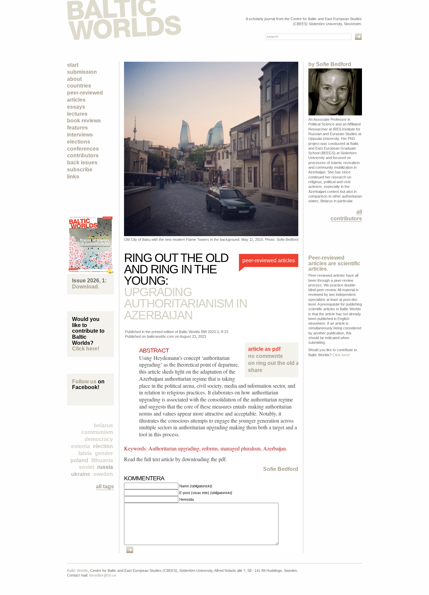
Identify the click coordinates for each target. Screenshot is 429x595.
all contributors (346, 215)
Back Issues (82, 162)
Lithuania (102, 460)
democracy (98, 439)
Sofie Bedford (280, 469)
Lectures (77, 114)
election (103, 446)
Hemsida (186, 499)
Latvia (85, 453)
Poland (79, 460)
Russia (105, 467)
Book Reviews (84, 120)
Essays (76, 107)
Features (77, 127)
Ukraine (80, 474)
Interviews (80, 135)
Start (72, 65)
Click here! (85, 348)
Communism (97, 432)
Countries (79, 86)
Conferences (83, 149)
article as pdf (264, 349)
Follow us (84, 381)
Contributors (83, 155)
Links (73, 176)
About (74, 79)
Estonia (80, 446)
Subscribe (80, 169)
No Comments (271, 359)
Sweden (103, 474)
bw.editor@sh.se (102, 575)
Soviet (86, 467)
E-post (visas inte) (205, 493)
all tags (105, 486)
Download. (85, 286)
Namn (195, 486)
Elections (78, 142)
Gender (104, 453)
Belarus (103, 425)
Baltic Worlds (77, 571)
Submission (82, 72)
